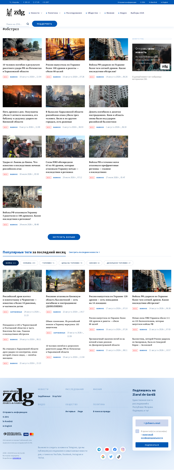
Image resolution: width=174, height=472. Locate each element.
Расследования (74, 13)
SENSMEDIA (17, 458)
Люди (80, 411)
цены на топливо (72, 263)
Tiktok (119, 457)
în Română (153, 2)
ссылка (139, 70)
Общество (93, 13)
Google (103, 457)
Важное (14, 77)
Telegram (99, 449)
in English (164, 2)
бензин (95, 263)
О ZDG (142, 2)
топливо (48, 263)
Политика (53, 13)
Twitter (111, 457)
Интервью (70, 411)
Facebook (115, 449)
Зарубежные (16, 312)
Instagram (123, 449)
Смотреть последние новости (83, 252)
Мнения (110, 13)
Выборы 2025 (137, 13)
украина (29, 263)
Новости (35, 13)
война (11, 263)
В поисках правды (101, 411)
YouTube (107, 449)
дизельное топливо (118, 263)
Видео (123, 13)
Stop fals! (56, 396)
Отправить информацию (127, 2)
